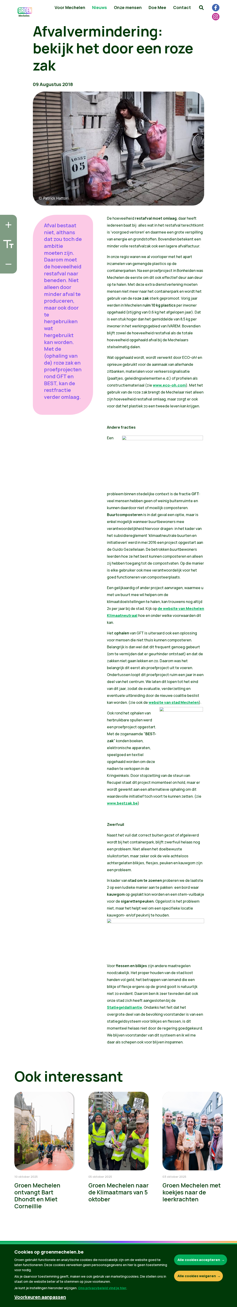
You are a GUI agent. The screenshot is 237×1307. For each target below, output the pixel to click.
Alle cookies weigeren (197, 1275)
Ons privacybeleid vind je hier (102, 1288)
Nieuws (99, 7)
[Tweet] (7, 255)
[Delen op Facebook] (7, 242)
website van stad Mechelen (174, 702)
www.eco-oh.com (169, 385)
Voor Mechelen (70, 7)
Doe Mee (157, 7)
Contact (182, 7)
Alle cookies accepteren (199, 1259)
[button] (201, 7)
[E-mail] (7, 269)
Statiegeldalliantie (124, 1007)
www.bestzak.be (122, 803)
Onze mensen (128, 7)
